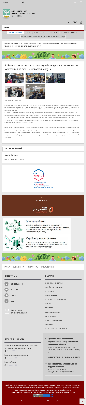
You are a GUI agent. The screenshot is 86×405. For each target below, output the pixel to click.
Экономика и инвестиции (54, 283)
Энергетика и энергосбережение (56, 329)
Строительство (50, 316)
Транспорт (49, 308)
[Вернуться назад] (82, 401)
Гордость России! (10, 362)
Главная (7, 267)
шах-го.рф (13, 385)
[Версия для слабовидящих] (75, 2)
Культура (48, 304)
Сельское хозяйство (52, 312)
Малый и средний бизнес (54, 287)
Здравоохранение (51, 295)
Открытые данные (47, 267)
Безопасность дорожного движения (16, 355)
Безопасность (33, 267)
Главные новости (19, 267)
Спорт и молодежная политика (56, 299)
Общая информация (11, 155)
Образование (49, 291)
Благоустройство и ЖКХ (53, 320)
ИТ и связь (49, 324)
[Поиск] (23, 2)
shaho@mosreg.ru (73, 357)
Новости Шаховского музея (14, 159)
